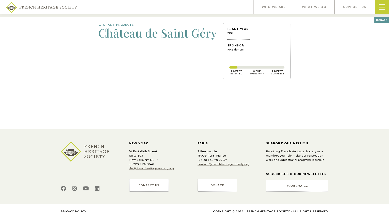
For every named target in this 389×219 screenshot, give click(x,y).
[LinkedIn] (97, 189)
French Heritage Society (268, 211)
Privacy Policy (73, 211)
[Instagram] (74, 189)
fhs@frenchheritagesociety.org (151, 168)
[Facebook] (63, 189)
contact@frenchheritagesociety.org (223, 164)
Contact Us (149, 185)
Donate (381, 20)
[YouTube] (86, 189)
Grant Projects (116, 25)
